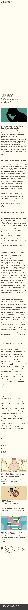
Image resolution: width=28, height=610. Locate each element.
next (8, 546)
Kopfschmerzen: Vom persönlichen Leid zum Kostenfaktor (9, 503)
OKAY (14, 608)
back (5, 546)
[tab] (14, 437)
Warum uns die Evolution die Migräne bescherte (12, 533)
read (4, 483)
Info (14, 606)
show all (12, 546)
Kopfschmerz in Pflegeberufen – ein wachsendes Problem (13, 475)
